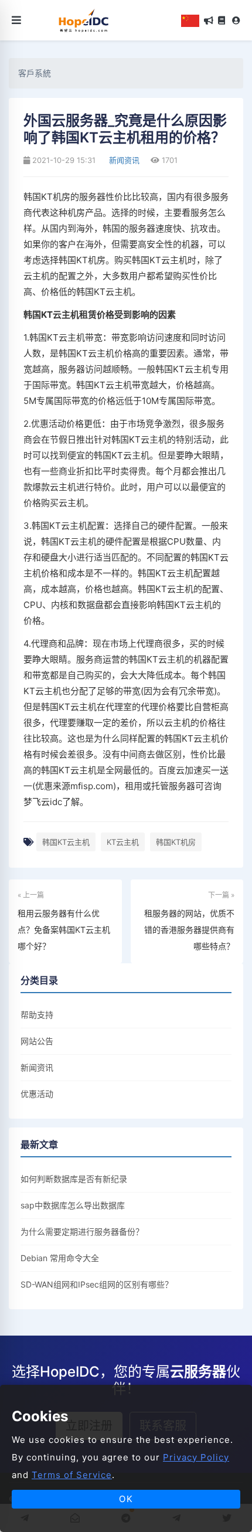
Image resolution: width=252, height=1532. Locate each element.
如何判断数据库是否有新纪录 (74, 1179)
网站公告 (37, 1041)
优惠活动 (37, 1094)
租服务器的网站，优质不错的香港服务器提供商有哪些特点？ (189, 929)
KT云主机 (123, 842)
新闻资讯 (123, 160)
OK (126, 1498)
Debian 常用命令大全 (60, 1258)
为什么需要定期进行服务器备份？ (82, 1232)
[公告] (209, 20)
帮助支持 (37, 1015)
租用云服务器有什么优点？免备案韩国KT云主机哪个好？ (64, 929)
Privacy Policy (196, 1457)
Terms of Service (72, 1474)
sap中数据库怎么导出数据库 (73, 1205)
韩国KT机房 (176, 842)
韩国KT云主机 (66, 842)
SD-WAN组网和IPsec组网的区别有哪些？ (97, 1284)
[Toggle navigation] (16, 20)
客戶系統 (34, 73)
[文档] (221, 20)
